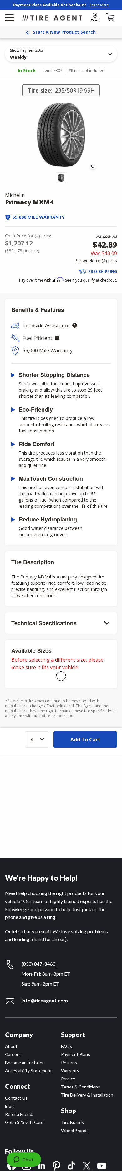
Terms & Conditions (80, 1086)
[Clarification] (74, 325)
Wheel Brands (75, 1130)
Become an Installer (24, 1062)
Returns (69, 1062)
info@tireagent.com (44, 1000)
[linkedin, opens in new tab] (41, 1165)
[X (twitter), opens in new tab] (86, 1165)
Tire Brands (72, 1122)
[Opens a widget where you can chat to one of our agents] (23, 1160)
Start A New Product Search (64, 32)
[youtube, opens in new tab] (101, 1165)
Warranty (70, 1070)
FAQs (66, 1046)
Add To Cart (85, 739)
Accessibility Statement (28, 1070)
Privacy (68, 1078)
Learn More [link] (99, 5)
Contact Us (16, 1098)
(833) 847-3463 (38, 964)
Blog (9, 1106)
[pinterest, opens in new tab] (56, 1165)
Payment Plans (75, 1054)
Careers (13, 1054)
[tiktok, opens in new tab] (71, 1165)
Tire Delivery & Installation (87, 1094)
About (11, 1046)
